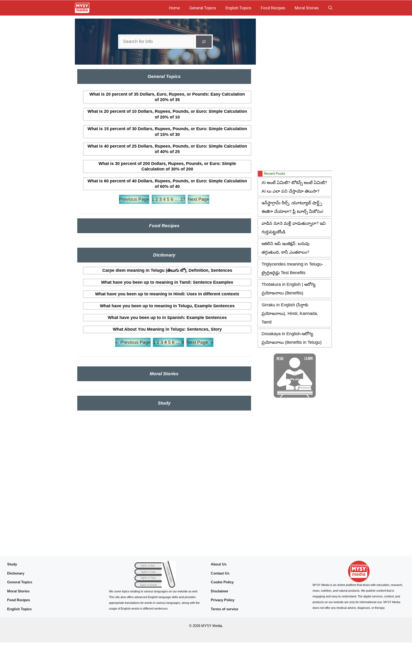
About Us (219, 564)
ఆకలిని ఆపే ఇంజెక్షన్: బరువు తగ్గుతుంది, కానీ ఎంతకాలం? (285, 248)
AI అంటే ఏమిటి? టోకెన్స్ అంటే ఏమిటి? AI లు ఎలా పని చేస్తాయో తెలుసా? (294, 187)
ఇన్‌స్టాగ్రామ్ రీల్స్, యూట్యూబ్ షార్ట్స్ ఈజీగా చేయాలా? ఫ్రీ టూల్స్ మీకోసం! (292, 207)
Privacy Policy (222, 600)
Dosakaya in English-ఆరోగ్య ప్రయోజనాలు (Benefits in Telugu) (292, 338)
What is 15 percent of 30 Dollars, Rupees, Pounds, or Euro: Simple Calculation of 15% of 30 (167, 131)
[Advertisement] (293, 93)
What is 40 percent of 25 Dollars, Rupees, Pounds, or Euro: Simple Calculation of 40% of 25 (167, 149)
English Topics (238, 7)
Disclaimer (219, 591)
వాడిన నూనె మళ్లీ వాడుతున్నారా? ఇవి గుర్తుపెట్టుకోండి (294, 227)
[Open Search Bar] (330, 7)
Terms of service (224, 609)
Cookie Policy (222, 582)
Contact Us (220, 573)
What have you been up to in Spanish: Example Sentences (167, 317)
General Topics (202, 7)
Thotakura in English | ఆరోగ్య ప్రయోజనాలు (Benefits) (288, 288)
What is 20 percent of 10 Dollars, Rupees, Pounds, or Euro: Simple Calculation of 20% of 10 (167, 114)
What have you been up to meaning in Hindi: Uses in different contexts (167, 294)
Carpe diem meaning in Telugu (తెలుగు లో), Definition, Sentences (167, 270)
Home (174, 7)
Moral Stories (307, 7)
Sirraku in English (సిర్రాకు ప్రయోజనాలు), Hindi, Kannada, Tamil (290, 313)
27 (182, 199)
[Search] (204, 42)
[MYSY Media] (82, 7)
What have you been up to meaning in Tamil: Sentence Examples (167, 282)
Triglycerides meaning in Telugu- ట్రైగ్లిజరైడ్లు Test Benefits (292, 268)
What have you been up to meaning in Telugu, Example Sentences (167, 305)
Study (12, 564)
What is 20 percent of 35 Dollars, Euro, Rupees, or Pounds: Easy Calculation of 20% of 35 (167, 97)
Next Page (198, 199)
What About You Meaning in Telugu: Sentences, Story (167, 329)
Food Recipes (273, 7)
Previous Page (134, 199)
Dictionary (15, 573)
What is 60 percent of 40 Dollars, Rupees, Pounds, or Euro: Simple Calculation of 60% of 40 (167, 184)
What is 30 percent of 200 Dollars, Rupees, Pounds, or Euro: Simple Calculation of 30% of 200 (167, 166)
